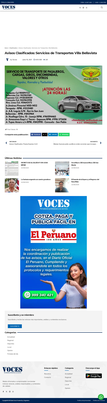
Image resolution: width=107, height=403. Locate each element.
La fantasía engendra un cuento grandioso (36, 179)
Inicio (6, 48)
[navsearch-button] (102, 7)
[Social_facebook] (77, 7)
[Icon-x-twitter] (6, 391)
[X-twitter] (80, 7)
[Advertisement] (53, 26)
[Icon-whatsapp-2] (86, 7)
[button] (74, 7)
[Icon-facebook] (3, 391)
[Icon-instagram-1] (83, 7)
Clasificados (13, 48)
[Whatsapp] (13, 391)
